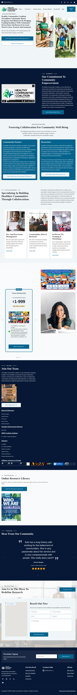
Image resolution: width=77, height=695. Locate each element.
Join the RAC (57, 9)
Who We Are (70, 670)
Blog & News (70, 673)
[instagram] (65, 2)
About (20, 9)
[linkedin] (71, 2)
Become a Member (47, 9)
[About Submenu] (22, 9)
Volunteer (28, 676)
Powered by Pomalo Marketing (67, 691)
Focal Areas (27, 9)
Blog (63, 9)
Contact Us (28, 678)
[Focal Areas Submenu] (31, 9)
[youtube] (74, 2)
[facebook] (61, 2)
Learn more (9, 250)
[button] (2, 320)
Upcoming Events (30, 670)
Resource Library (37, 9)
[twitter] (68, 2)
